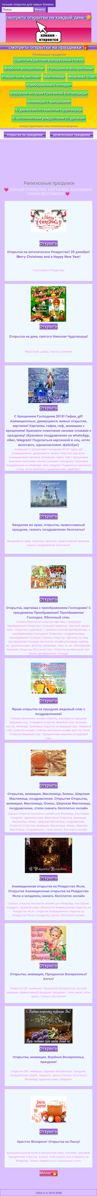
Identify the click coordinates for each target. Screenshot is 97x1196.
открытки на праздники (25, 134)
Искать (40, 9)
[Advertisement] (48, 159)
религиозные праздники (71, 134)
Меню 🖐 (49, 1173)
